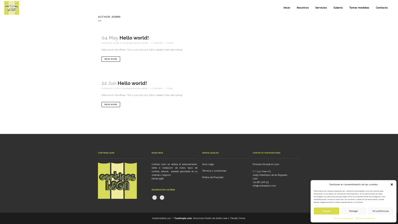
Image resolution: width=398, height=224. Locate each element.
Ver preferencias (380, 211)
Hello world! (134, 38)
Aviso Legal (208, 164)
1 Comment (157, 43)
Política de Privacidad (212, 177)
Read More (110, 59)
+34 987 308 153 (261, 182)
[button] (391, 184)
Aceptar (327, 211)
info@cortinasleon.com (264, 185)
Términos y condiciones (344, 218)
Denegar (353, 211)
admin (145, 43)
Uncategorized (130, 43)
